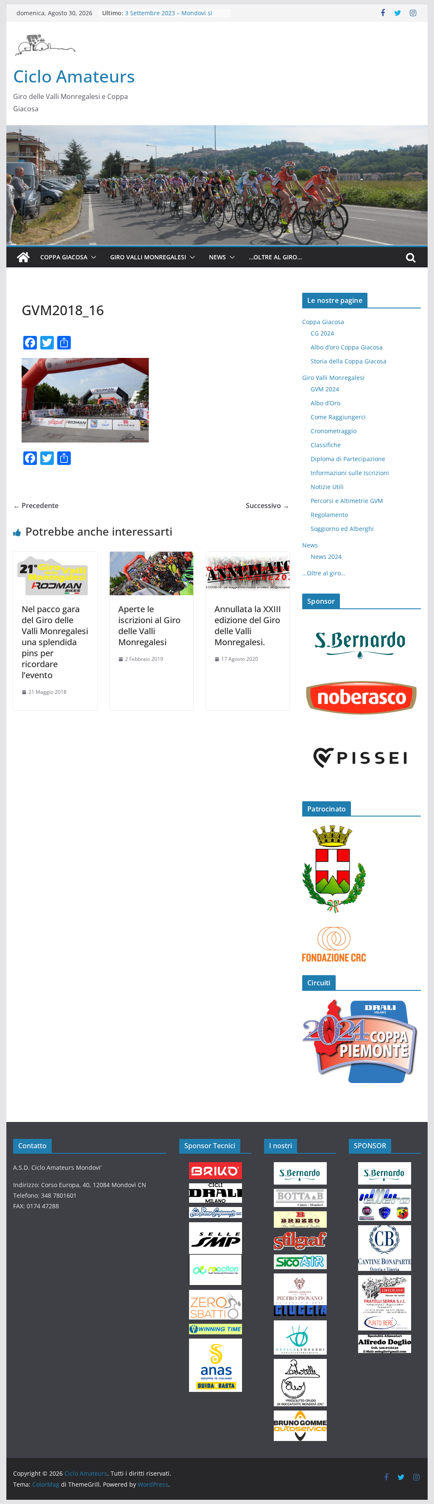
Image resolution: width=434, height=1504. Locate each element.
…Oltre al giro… (275, 257)
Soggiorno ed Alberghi (342, 529)
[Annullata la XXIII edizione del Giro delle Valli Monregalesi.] (247, 557)
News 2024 (326, 557)
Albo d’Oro (325, 403)
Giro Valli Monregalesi (148, 257)
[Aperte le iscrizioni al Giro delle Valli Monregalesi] (151, 557)
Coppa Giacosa (63, 257)
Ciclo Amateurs (74, 76)
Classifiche (326, 445)
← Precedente (35, 505)
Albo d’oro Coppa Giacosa (347, 347)
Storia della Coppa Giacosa (349, 361)
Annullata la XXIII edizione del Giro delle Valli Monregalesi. (247, 625)
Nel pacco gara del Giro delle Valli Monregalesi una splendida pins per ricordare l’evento (55, 642)
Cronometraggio (333, 431)
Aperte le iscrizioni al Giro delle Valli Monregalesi (149, 625)
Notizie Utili (327, 487)
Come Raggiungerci (338, 417)
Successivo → (267, 505)
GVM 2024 (325, 389)
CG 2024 (322, 333)
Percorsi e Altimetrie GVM (347, 501)
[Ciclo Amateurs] (216, 131)
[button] (92, 257)
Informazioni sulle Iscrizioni (350, 473)
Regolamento (329, 515)
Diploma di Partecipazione (348, 459)
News (217, 257)
